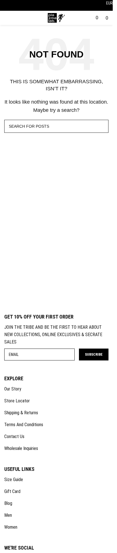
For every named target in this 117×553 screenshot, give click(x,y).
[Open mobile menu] (4, 19)
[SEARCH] (101, 126)
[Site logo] (56, 17)
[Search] (91, 17)
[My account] (85, 17)
